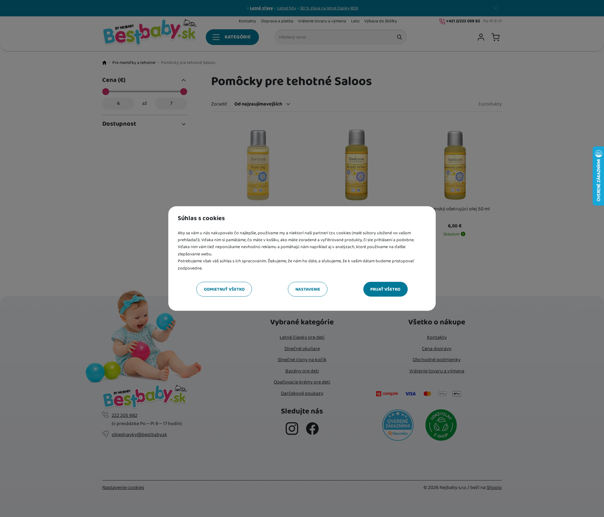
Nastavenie (307, 289)
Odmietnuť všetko (224, 289)
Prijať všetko (385, 289)
